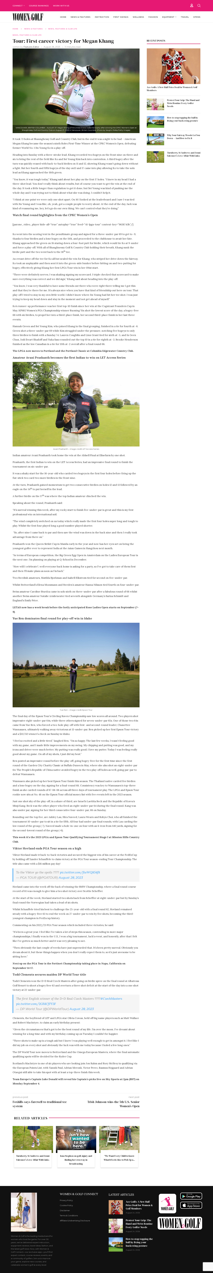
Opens (196, 17)
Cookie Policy (66, 1205)
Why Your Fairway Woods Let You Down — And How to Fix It (183, 137)
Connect (18, 5)
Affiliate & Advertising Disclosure (75, 1221)
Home (63, 17)
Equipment (168, 17)
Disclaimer (65, 1210)
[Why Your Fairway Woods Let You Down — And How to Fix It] (155, 139)
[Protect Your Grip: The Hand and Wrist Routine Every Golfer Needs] (155, 104)
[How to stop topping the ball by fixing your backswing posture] (155, 122)
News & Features (80, 17)
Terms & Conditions (69, 1216)
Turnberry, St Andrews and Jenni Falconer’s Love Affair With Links (183, 154)
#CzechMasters (111, 999)
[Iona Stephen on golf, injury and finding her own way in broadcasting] (76, 1139)
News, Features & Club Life (62, 29)
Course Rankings (39, 5)
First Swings (120, 17)
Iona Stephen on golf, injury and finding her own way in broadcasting (76, 1159)
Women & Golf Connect (79, 1194)
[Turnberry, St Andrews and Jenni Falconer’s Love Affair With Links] (33, 1139)
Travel (185, 17)
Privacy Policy (66, 1200)
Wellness (138, 17)
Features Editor (31, 47)
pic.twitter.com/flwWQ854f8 (80, 872)
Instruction (102, 17)
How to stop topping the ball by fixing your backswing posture (182, 119)
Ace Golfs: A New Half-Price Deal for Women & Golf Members (172, 89)
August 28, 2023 (71, 877)
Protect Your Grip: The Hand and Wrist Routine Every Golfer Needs (183, 103)
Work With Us (61, 5)
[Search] (198, 5)
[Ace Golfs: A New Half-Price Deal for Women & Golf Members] (173, 66)
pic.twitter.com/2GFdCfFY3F (36, 1004)
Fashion (153, 17)
